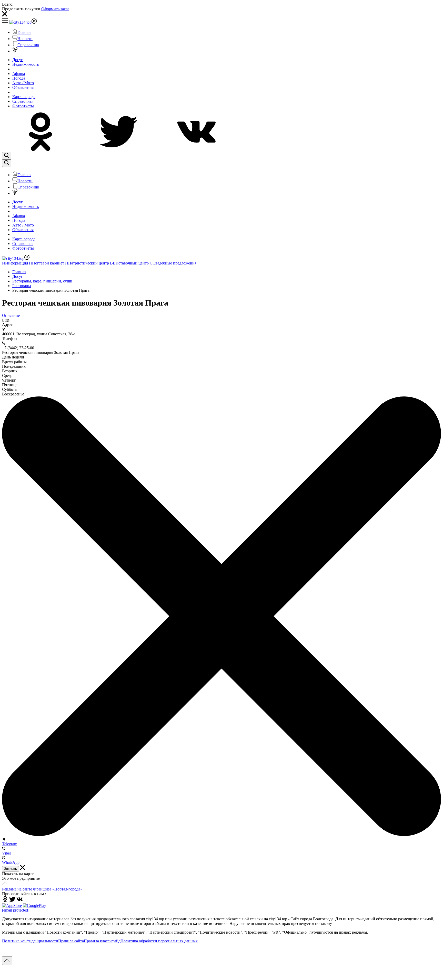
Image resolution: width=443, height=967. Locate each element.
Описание (11, 315)
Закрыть (10, 869)
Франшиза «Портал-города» (57, 889)
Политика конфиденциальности (30, 941)
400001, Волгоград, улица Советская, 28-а (38, 334)
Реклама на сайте (17, 889)
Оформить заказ (55, 9)
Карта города (23, 96)
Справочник (28, 45)
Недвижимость (25, 64)
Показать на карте (18, 873)
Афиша (18, 73)
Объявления (23, 87)
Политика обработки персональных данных (159, 941)
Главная (24, 32)
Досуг (17, 60)
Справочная (22, 101)
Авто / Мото (23, 83)
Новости (25, 38)
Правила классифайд (102, 941)
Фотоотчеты (23, 106)
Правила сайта (71, 941)
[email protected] (15, 910)
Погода (18, 78)
